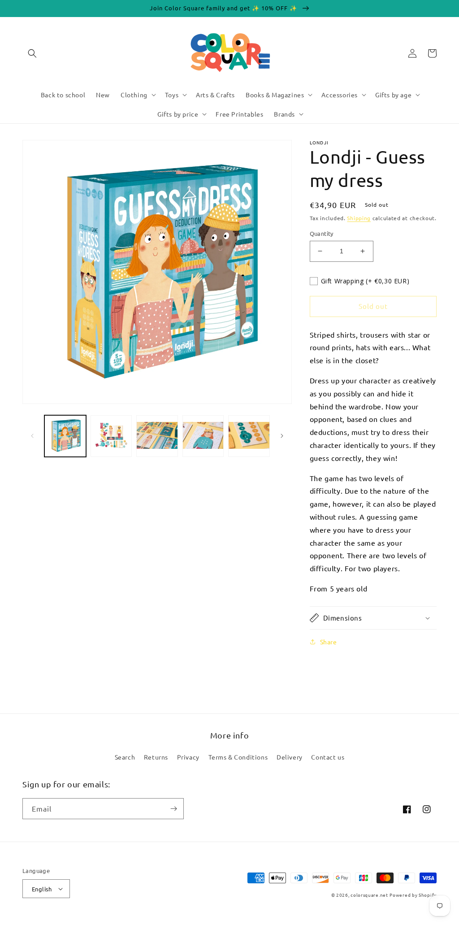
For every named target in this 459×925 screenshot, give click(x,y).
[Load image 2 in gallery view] (111, 436)
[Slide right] (282, 436)
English (42, 889)
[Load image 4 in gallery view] (203, 436)
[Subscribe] (173, 808)
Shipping (359, 217)
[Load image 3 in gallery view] (157, 436)
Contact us (327, 757)
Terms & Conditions (238, 757)
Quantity (321, 233)
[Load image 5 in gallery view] (249, 436)
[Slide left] (32, 436)
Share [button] (328, 642)
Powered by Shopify (413, 894)
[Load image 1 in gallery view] (65, 436)
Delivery (290, 757)
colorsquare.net (369, 894)
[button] (32, 53)
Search (125, 757)
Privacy (188, 757)
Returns (156, 757)
